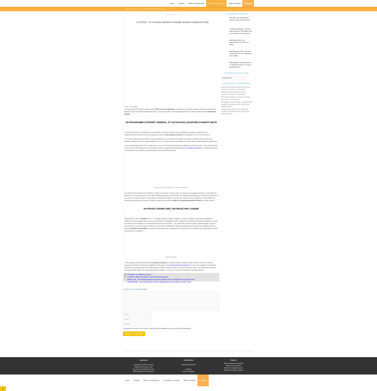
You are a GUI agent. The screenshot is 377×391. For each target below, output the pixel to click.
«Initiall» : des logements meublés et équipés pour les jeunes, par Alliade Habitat (236, 104)
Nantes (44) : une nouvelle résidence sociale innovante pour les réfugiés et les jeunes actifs (161, 279)
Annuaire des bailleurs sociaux (143, 369)
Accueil (128, 9)
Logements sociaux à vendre (144, 364)
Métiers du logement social (233, 368)
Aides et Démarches (196, 3)
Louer (172, 3)
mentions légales (188, 371)
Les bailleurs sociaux (216, 3)
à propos (188, 369)
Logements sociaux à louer (143, 367)
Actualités (171, 15)
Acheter (181, 3)
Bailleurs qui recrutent (233, 365)
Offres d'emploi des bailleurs (233, 363)
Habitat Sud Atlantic (195, 148)
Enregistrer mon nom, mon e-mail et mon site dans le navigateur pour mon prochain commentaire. (157, 328)
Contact (248, 3)
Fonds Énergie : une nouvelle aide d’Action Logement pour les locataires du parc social (159, 282)
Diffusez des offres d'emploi (233, 370)
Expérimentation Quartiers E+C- (181, 265)
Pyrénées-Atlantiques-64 (159, 277)
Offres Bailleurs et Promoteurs (143, 371)
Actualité (130, 277)
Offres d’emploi (234, 3)
